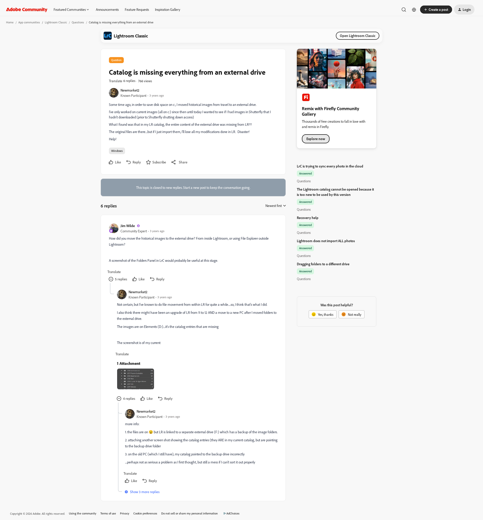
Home (10, 22)
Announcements (107, 9)
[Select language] (414, 10)
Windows (117, 151)
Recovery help (307, 217)
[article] (192, 253)
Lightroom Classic (56, 22)
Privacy (124, 513)
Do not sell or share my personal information (189, 513)
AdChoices (232, 513)
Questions (78, 22)
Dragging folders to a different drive (323, 264)
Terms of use (108, 513)
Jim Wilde (127, 226)
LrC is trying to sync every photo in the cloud (330, 166)
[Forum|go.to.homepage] (27, 10)
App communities (29, 22)
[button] (436, 10)
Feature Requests (137, 9)
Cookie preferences (145, 513)
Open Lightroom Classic (357, 35)
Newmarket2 (129, 90)
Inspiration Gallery (167, 9)
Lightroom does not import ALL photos (326, 241)
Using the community (82, 513)
